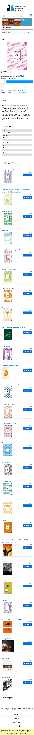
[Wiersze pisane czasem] (9, 431)
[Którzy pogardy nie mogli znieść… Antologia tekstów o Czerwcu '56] (9, 550)
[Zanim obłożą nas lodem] (9, 450)
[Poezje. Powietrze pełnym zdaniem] (9, 627)
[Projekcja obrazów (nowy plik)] (9, 392)
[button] (4, 15)
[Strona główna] (17, 7)
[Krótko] (9, 527)
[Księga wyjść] (9, 315)
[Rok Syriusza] (9, 685)
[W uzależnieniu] (9, 489)
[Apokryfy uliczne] (9, 219)
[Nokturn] (9, 607)
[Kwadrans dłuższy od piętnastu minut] (9, 334)
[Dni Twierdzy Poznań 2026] (17, 22)
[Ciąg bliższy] (9, 665)
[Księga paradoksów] (9, 296)
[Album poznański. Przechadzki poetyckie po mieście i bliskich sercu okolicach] (9, 199)
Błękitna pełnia (6, 702)
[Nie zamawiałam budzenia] (9, 373)
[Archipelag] (9, 238)
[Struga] (9, 569)
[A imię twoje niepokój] (9, 177)
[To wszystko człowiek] (9, 412)
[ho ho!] (9, 588)
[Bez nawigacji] (9, 469)
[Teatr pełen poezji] (9, 646)
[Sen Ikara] (9, 508)
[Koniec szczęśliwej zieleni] (9, 276)
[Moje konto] (21, 15)
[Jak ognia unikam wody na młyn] (9, 257)
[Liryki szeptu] (9, 354)
